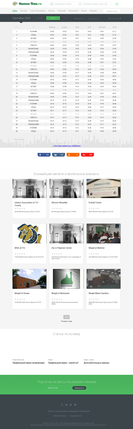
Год (65, 18)
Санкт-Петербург (37, 10)
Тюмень (93, 10)
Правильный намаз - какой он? (63, 363)
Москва (23, 10)
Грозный (61, 10)
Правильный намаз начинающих (28, 363)
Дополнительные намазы (96, 363)
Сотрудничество (75, 415)
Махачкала (73, 10)
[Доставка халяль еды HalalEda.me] (66, 146)
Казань (52, 10)
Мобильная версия (59, 415)
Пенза (84, 10)
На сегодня (39, 18)
